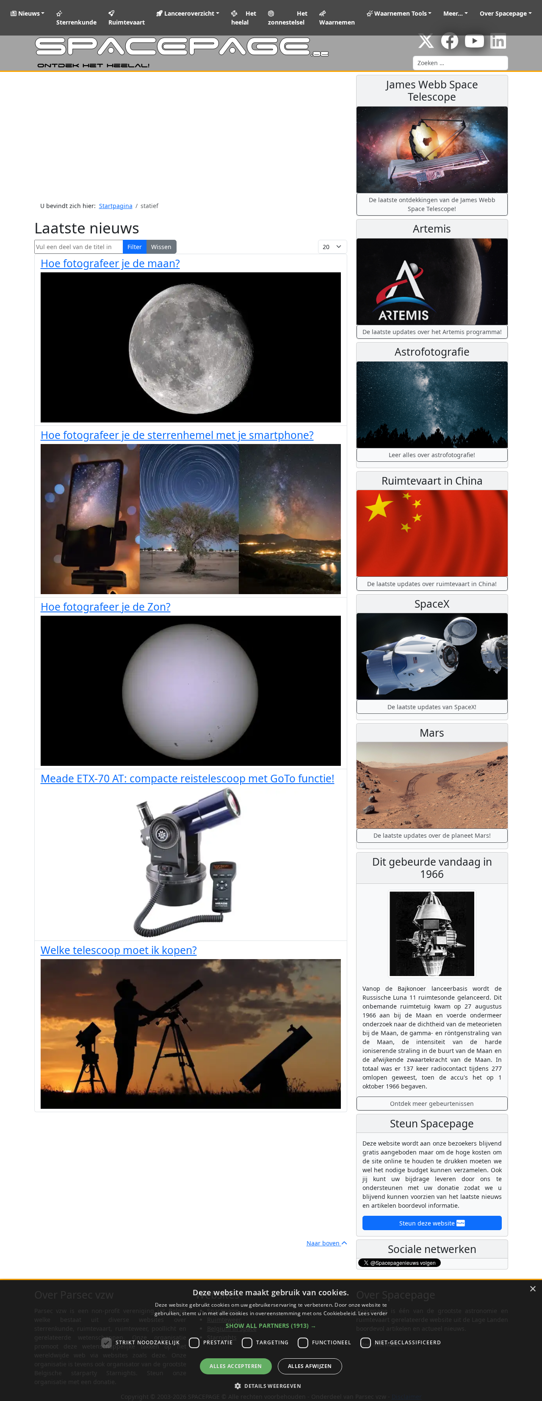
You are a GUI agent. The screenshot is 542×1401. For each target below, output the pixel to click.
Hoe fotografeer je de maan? (110, 263)
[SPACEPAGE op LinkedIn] (498, 45)
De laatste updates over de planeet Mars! (432, 835)
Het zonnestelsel (287, 17)
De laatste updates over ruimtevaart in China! (432, 584)
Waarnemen (337, 22)
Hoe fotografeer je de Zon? (106, 607)
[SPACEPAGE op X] (426, 45)
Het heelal (244, 17)
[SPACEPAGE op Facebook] (450, 45)
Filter (134, 247)
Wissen (161, 247)
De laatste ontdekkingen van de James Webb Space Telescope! (432, 204)
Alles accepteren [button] (236, 1366)
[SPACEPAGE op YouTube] (474, 45)
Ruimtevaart (126, 22)
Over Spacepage (503, 13)
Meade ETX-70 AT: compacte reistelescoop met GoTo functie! (188, 778)
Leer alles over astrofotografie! (432, 455)
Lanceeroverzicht (188, 13)
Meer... (453, 13)
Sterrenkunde (76, 22)
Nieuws (28, 13)
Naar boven (324, 1243)
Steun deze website (427, 1223)
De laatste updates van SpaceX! (431, 707)
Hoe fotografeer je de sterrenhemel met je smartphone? (177, 435)
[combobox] (460, 63)
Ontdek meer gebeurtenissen (432, 1103)
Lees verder (372, 1313)
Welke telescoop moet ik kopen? (119, 950)
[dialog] (271, 1340)
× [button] (532, 1289)
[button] (271, 1325)
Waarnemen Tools (400, 13)
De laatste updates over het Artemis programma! (432, 332)
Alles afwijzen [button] (310, 1366)
